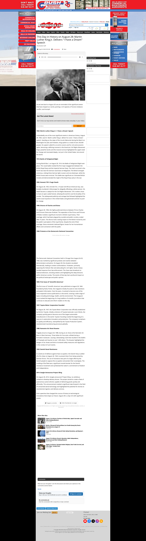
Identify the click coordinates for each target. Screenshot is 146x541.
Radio (107, 22)
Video (43, 32)
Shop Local (80, 32)
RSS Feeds (88, 526)
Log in (70, 27)
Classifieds (87, 32)
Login (68, 512)
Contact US (78, 526)
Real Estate (99, 32)
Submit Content (94, 22)
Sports (53, 32)
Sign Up (76, 27)
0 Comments (56, 49)
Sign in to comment (76, 494)
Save (64, 49)
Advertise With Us (47, 526)
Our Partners (62, 526)
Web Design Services (70, 526)
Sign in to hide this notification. (77, 113)
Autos (93, 32)
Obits (57, 32)
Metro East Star (71, 528)
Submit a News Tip (52, 508)
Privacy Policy (97, 526)
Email (71, 512)
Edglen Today (77, 528)
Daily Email (85, 22)
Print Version (41, 508)
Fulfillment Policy (104, 526)
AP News (73, 32)
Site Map (82, 526)
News (48, 32)
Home (38, 32)
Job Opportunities (55, 526)
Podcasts (102, 22)
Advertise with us (75, 22)
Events (62, 32)
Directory (106, 32)
